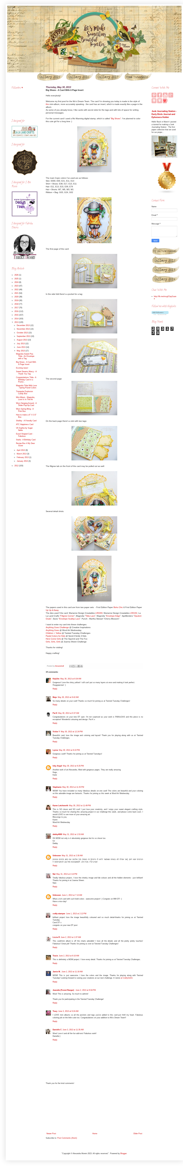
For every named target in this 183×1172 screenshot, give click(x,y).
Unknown (57, 855)
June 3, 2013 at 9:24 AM (68, 1011)
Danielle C (57, 1030)
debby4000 (57, 834)
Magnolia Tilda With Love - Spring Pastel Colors (26, 386)
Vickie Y (56, 732)
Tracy (55, 1011)
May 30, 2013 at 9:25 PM (73, 766)
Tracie (55, 956)
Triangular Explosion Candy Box (24, 392)
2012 (16, 466)
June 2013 (21, 347)
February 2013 (23, 457)
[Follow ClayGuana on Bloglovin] (160, 314)
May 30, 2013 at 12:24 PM (72, 732)
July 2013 (21, 343)
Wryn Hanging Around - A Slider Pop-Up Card (26, 404)
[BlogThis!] (73, 666)
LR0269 (99, 613)
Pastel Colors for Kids (55, 636)
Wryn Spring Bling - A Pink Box (25, 410)
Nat (54, 874)
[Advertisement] (94, 1108)
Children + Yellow (53, 633)
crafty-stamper (59, 913)
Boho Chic (118, 607)
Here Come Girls (53, 639)
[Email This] (70, 666)
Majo (55, 697)
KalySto (56, 679)
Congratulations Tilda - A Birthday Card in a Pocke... (26, 379)
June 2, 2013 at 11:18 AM (72, 972)
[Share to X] (76, 666)
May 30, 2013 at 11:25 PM (73, 787)
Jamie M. (57, 972)
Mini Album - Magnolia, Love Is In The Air (25, 398)
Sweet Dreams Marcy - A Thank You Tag (26, 372)
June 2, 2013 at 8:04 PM (85, 990)
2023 (16, 286)
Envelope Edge (113, 616)
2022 (16, 289)
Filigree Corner (67, 616)
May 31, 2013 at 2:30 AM (72, 855)
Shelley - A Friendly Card (26, 421)
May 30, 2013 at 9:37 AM (68, 713)
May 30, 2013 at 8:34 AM (70, 679)
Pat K (55, 713)
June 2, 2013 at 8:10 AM (69, 956)
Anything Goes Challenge (57, 627)
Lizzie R (56, 937)
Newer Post (51, 1133)
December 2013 (23, 325)
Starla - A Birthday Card (25, 440)
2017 (16, 308)
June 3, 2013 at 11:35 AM (73, 1030)
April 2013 (21, 450)
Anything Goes (52, 630)
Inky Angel (57, 766)
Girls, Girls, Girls (53, 642)
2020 (16, 297)
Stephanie (57, 787)
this (47, 104)
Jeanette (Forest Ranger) (64, 990)
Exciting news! (22, 368)
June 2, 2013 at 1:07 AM (71, 937)
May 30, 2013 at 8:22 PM (69, 750)
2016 (16, 311)
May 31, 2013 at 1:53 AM (73, 834)
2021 (16, 293)
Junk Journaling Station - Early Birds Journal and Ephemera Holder (164, 114)
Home (94, 1133)
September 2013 (24, 336)
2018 (16, 304)
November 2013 (23, 329)
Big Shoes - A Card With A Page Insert (26, 363)
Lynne (55, 750)
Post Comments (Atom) (67, 1138)
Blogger (123, 1153)
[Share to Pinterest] (81, 666)
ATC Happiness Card (24, 424)
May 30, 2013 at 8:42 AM (68, 697)
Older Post (137, 1133)
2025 (16, 279)
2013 (16, 322)
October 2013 (22, 333)
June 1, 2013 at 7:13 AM (72, 895)
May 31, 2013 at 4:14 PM (66, 874)
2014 (16, 319)
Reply (55, 689)
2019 (16, 300)
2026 (16, 275)
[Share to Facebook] (78, 666)
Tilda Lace (90, 616)
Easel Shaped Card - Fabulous (24, 435)
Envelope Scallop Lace (69, 619)
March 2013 (22, 454)
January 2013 (22, 461)
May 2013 (21, 351)
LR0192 (133, 613)
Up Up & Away (52, 610)
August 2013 (22, 340)
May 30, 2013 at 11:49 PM (80, 805)
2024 (16, 282)
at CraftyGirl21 (127, 978)
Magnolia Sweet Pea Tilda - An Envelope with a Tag (25, 356)
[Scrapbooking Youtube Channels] (167, 193)
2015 (16, 315)
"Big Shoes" (115, 118)
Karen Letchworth (60, 805)
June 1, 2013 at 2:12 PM (76, 913)
